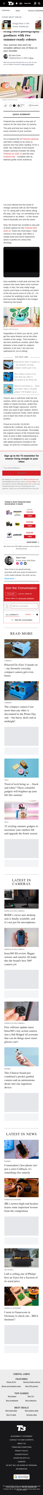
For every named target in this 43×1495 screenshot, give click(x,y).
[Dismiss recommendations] (40, 17)
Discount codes (31, 1415)
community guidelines (26, 598)
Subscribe (27, 3)
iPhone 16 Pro (11, 1382)
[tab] (12, 615)
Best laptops (12, 1396)
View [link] (30, 516)
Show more (32, 542)
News (31, 58)
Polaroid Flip (9, 157)
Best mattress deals (31, 1410)
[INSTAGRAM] (18, 563)
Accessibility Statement (21, 1436)
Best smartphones (12, 1400)
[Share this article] (5, 106)
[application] (21, 260)
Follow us (22, 105)
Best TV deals (11, 1415)
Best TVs (31, 1396)
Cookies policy (21, 1454)
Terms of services (30, 479)
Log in (21, 594)
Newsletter (35, 105)
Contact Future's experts (21, 1440)
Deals (18, 10)
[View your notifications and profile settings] (16, 3)
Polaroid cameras (30, 139)
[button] (21, 513)
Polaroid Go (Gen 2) (12, 154)
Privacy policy (21, 1451)
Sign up (28, 594)
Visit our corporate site (29, 1487)
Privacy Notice (31, 482)
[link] (9, 513)
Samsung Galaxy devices (31, 1382)
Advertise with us (21, 1458)
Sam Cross (16, 55)
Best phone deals (11, 1410)
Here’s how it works (28, 64)
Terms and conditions (21, 1447)
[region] (21, 602)
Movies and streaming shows (11, 1386)
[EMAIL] (26, 563)
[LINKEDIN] (22, 563)
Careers (21, 1462)
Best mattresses (30, 1400)
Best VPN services (31, 1386)
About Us (21, 1443)
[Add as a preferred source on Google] (22, 1476)
